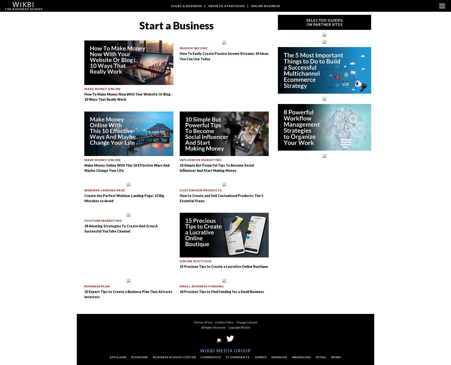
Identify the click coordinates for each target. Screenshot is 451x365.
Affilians (118, 357)
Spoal (321, 357)
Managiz (279, 357)
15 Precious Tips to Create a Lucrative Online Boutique (224, 267)
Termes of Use (203, 322)
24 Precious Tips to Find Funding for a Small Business (222, 292)
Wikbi (336, 357)
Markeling (301, 357)
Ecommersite (238, 357)
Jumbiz (261, 357)
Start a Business (186, 6)
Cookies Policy (224, 322)
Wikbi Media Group (225, 350)
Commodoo (210, 357)
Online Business (265, 6)
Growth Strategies (226, 6)
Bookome (139, 357)
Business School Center (174, 357)
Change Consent (246, 322)
